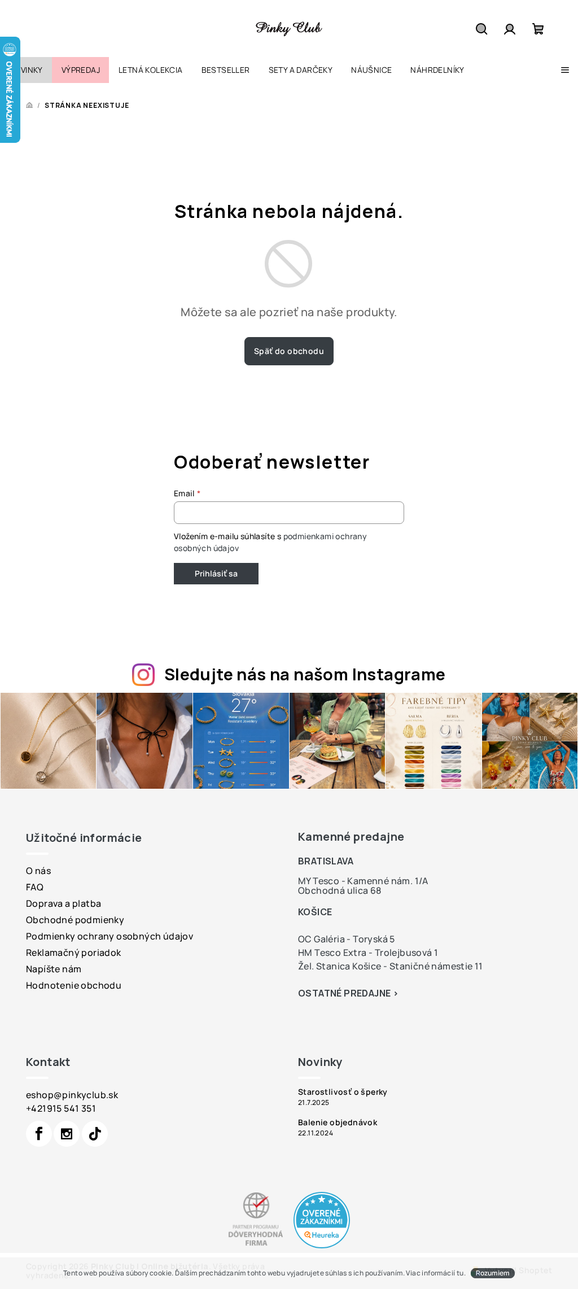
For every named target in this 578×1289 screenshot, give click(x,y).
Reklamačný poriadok (73, 952)
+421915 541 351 (61, 1108)
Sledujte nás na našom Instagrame (305, 674)
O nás (38, 870)
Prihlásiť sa (216, 573)
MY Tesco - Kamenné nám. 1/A (363, 881)
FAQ (34, 887)
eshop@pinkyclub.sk (72, 1095)
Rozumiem (493, 1273)
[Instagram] (67, 1134)
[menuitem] (26, 70)
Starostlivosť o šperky (343, 1092)
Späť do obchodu (289, 351)
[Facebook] (39, 1134)
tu (460, 1273)
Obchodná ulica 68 (340, 890)
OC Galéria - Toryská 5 (346, 939)
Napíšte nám (53, 969)
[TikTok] (95, 1134)
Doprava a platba (63, 903)
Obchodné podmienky (75, 920)
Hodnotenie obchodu (73, 985)
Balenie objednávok (337, 1122)
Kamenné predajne (351, 836)
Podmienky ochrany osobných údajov (109, 936)
